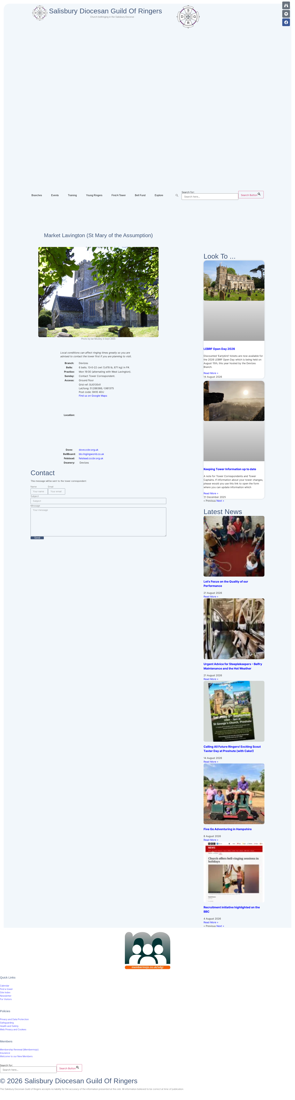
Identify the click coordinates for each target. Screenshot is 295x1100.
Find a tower (6, 989)
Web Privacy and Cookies (13, 1029)
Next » (220, 500)
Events (55, 195)
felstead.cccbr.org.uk (91, 458)
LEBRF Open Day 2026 (219, 349)
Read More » (211, 373)
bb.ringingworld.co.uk (91, 454)
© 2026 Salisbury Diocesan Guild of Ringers (69, 1081)
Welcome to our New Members (16, 1056)
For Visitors (6, 999)
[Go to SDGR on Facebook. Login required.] (286, 22)
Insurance (5, 1053)
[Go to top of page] (286, 14)
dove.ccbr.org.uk (88, 449)
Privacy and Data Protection (14, 1019)
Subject (35, 496)
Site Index (5, 992)
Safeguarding (7, 1022)
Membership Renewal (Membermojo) (19, 1049)
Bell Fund (140, 195)
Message (35, 505)
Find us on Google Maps (93, 395)
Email (50, 486)
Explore (159, 195)
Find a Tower (119, 195)
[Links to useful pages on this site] (286, 5)
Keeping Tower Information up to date (230, 469)
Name (34, 486)
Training (72, 195)
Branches (36, 195)
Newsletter (5, 995)
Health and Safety (9, 1026)
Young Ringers (94, 195)
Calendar (4, 985)
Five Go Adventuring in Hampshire (228, 829)
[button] (177, 195)
